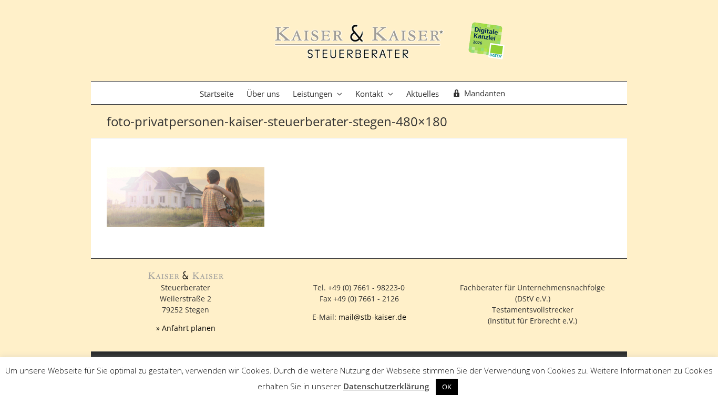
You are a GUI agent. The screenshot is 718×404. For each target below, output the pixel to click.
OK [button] (447, 386)
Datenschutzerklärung (386, 386)
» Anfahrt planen (186, 328)
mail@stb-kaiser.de (372, 317)
